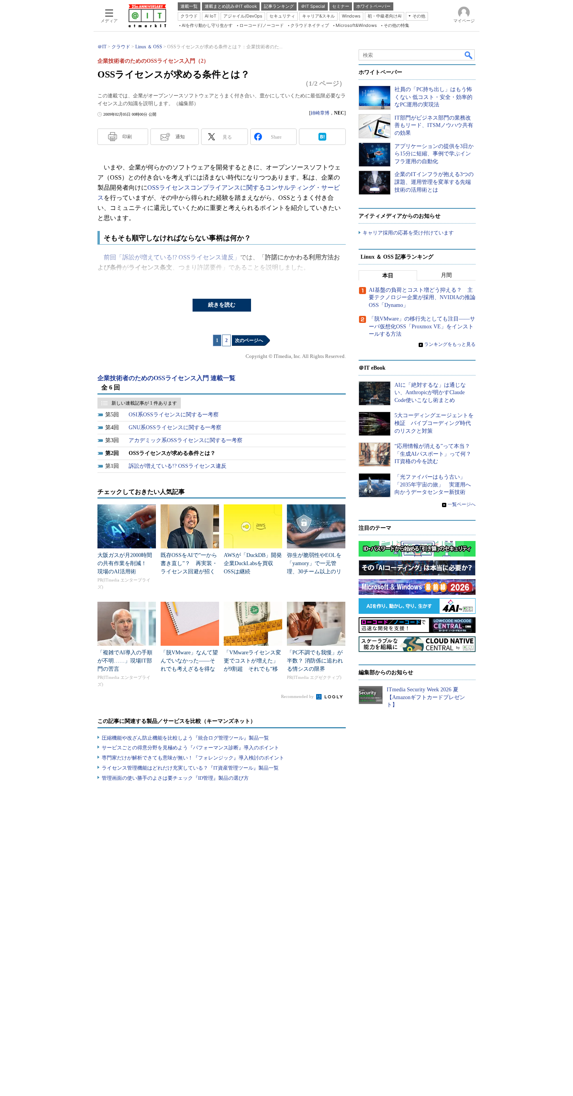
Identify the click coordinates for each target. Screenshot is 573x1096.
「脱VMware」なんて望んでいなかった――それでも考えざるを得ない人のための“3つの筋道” (189, 669)
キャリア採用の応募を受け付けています (408, 233)
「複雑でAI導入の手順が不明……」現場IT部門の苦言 (124, 661)
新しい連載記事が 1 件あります (144, 403)
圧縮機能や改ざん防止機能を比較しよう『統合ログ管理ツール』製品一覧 (185, 738)
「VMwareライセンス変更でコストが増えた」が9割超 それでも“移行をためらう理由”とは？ (252, 669)
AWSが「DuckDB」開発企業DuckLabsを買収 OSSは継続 (253, 563)
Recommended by (298, 696)
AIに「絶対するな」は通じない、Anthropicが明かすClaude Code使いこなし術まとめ (430, 392)
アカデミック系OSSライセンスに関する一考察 (185, 440)
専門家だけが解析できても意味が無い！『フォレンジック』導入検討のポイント (193, 758)
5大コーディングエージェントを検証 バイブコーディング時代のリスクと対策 (434, 422)
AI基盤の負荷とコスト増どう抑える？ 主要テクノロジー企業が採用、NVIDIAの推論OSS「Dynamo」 (422, 297)
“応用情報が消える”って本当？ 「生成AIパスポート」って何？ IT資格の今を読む (435, 453)
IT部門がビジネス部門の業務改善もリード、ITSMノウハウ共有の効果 (433, 125)
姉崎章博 (320, 113)
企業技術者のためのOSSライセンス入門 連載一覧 (166, 378)
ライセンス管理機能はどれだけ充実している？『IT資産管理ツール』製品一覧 (190, 768)
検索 (469, 54)
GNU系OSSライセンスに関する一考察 (175, 427)
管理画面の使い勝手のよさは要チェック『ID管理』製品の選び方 (175, 778)
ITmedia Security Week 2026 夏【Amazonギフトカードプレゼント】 (426, 697)
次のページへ (249, 340)
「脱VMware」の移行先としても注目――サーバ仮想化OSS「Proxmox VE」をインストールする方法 (422, 326)
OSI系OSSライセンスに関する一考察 (174, 415)
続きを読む (221, 305)
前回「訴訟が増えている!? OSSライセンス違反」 (172, 257)
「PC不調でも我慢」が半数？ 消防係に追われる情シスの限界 (315, 661)
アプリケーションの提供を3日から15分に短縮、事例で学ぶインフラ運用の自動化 (434, 153)
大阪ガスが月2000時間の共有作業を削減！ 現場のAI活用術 (124, 563)
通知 (180, 136)
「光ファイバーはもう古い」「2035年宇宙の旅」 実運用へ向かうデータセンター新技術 (432, 484)
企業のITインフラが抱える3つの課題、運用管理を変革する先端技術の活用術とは (434, 181)
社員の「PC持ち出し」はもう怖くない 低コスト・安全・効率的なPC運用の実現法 (433, 96)
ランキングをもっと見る (450, 344)
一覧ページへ (461, 504)
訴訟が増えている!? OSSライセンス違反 (177, 466)
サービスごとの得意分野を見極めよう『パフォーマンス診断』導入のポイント (190, 748)
